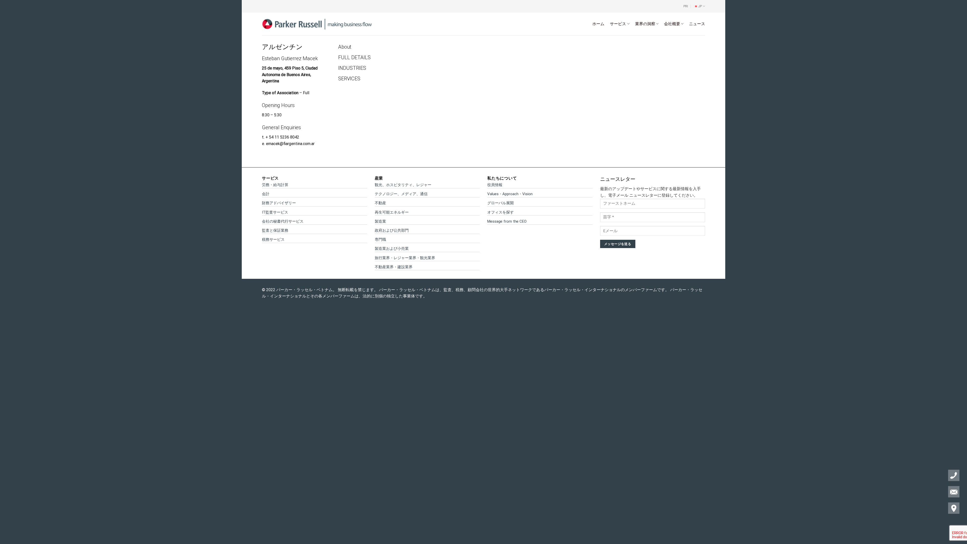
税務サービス (273, 239)
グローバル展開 (500, 203)
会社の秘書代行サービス (282, 221)
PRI (685, 6)
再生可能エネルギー (392, 212)
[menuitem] (699, 6)
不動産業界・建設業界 (393, 267)
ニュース (697, 23)
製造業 (380, 221)
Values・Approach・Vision (510, 194)
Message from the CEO (507, 221)
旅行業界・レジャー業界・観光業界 (405, 258)
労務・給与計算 (275, 185)
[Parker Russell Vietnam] (317, 24)
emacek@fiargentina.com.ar (290, 143)
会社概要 (672, 23)
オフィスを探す (500, 212)
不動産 (380, 203)
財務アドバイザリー (279, 203)
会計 (265, 194)
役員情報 (494, 185)
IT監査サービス (275, 212)
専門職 (380, 239)
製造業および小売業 (392, 248)
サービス (618, 23)
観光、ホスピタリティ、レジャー (403, 185)
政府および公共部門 (392, 230)
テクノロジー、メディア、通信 (401, 194)
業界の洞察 (645, 23)
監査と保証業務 (275, 230)
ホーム (598, 23)
